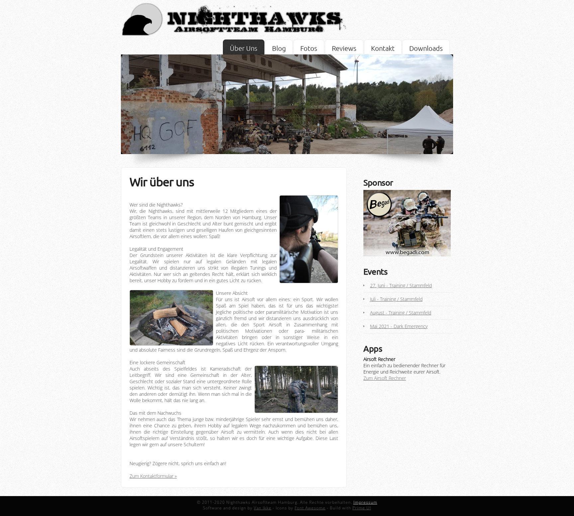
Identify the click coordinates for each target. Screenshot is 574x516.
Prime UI (361, 508)
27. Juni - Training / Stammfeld (401, 285)
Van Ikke (262, 508)
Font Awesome (310, 508)
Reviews (344, 48)
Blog (279, 48)
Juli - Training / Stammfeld (396, 299)
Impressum (365, 502)
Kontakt (383, 48)
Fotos (308, 48)
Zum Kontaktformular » (153, 476)
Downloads (426, 48)
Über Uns (243, 48)
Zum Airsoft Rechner (384, 378)
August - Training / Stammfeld (400, 312)
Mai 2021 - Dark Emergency (399, 326)
